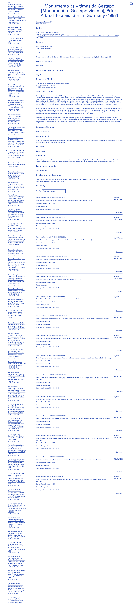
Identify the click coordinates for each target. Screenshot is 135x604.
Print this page (41, 23)
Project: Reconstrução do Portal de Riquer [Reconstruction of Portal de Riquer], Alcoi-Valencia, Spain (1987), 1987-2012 (16, 227)
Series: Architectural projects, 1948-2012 (50, 34)
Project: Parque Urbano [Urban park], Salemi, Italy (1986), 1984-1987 (16, 164)
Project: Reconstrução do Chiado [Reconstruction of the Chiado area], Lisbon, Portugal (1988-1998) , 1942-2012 (16, 314)
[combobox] (54, 191)
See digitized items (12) (44, 22)
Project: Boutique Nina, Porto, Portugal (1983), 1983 (15, 40)
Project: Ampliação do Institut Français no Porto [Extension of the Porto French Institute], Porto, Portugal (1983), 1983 (16, 62)
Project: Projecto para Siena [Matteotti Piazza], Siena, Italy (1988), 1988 (16, 251)
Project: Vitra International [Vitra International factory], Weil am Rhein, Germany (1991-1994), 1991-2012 (16, 574)
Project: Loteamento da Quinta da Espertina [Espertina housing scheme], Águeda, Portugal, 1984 (15, 118)
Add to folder (118, 199)
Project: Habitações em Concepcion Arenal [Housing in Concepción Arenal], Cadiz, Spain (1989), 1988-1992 (16, 353)
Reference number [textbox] (49, 191)
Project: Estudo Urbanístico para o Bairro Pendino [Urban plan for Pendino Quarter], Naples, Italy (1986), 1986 (16, 186)
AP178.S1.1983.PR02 (43, 132)
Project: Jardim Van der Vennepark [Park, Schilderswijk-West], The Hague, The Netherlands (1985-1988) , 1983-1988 (16, 141)
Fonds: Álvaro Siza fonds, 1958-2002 (48, 32)
